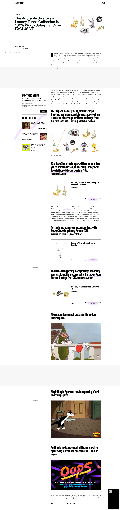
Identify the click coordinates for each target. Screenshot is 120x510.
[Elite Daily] (19, 3)
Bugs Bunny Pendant (67, 231)
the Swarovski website (76, 94)
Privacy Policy (24, 106)
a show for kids (67, 208)
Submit (44, 111)
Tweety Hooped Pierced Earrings (75, 168)
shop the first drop (68, 497)
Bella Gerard (20, 46)
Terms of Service (41, 105)
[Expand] (109, 490)
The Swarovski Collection (81, 57)
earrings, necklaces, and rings (79, 118)
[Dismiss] (118, 490)
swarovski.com (58, 174)
